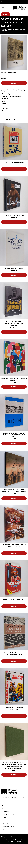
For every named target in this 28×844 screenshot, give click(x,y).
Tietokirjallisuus (12, 72)
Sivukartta (19, 841)
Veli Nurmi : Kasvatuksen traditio (14, 268)
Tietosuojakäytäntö (11, 841)
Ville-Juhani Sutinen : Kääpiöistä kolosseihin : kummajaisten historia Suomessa (14, 323)
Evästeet (19, 839)
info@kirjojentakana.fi (22, 2)
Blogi (5, 817)
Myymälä (5, 14)
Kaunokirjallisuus (8, 811)
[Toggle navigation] (3, 8)
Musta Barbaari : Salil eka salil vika (14, 215)
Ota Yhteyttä (13, 839)
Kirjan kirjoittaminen (9, 814)
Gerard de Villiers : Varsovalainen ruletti (14, 599)
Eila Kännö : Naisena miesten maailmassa (14, 162)
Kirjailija (6, 809)
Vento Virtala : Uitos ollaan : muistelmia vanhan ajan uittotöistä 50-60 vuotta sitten (14, 435)
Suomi (4, 2)
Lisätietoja (14, 83)
